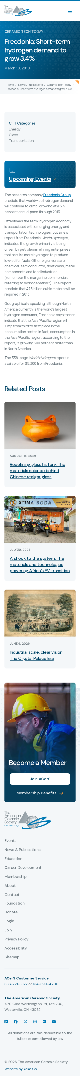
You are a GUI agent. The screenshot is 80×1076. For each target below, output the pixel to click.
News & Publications (30, 85)
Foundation (14, 903)
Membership (15, 877)
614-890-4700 (45, 984)
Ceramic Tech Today (59, 85)
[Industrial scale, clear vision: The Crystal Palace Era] (40, 613)
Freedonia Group (57, 194)
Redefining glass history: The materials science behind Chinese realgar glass (37, 471)
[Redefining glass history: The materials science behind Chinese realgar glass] (40, 425)
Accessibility (15, 948)
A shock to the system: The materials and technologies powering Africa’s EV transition (40, 564)
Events (10, 841)
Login (9, 921)
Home (10, 85)
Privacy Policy (16, 939)
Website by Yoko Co (20, 1069)
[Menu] (72, 10)
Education (13, 859)
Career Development (23, 868)
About (10, 886)
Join (8, 930)
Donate (11, 912)
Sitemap (11, 957)
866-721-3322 (16, 984)
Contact (11, 895)
